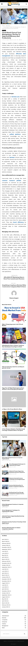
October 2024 (5, 565)
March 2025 (5, 559)
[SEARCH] (24, 633)
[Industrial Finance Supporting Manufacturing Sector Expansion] (5, 472)
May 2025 (4, 555)
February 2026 (5, 543)
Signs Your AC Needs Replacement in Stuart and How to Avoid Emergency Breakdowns (13, 388)
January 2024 (5, 577)
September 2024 (6, 567)
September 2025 (6, 549)
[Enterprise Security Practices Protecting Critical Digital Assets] (5, 480)
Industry (4, 623)
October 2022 (5, 593)
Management (5, 625)
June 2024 (4, 571)
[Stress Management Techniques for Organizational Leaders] (5, 465)
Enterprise (4, 621)
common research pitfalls (11, 180)
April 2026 (4, 539)
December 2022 (5, 591)
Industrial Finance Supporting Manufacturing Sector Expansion (17, 471)
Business (4, 30)
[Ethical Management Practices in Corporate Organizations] (14, 448)
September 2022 (6, 595)
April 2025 (4, 557)
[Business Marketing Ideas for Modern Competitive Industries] (5, 487)
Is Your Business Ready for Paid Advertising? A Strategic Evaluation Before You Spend (13, 429)
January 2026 (5, 545)
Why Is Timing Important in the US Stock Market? (12, 325)
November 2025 (5, 547)
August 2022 (5, 597)
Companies (4, 619)
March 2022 (5, 603)
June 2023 (4, 587)
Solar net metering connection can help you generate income (13, 367)
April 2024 (4, 573)
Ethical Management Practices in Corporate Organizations (12, 458)
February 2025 (5, 561)
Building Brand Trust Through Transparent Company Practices (16, 493)
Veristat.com (15, 96)
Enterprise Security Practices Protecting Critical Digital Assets (17, 479)
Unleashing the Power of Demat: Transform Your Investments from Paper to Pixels (13, 346)
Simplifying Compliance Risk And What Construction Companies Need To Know (14, 285)
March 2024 (5, 575)
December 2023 (6, 579)
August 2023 (5, 583)
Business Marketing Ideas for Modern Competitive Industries (16, 486)
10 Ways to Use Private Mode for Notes (12, 409)
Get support (14, 1)
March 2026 (5, 541)
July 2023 (4, 585)
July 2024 (4, 569)
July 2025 (4, 551)
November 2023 (6, 581)
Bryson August (6, 39)
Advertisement (5, 615)
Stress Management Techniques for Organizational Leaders (17, 464)
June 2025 (4, 553)
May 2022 (4, 599)
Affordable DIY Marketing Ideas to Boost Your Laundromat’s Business (14, 278)
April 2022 (4, 600)
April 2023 (4, 589)
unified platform (15, 134)
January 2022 (5, 606)
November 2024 (6, 563)
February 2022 (5, 604)
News (3, 627)
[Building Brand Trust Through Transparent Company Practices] (5, 494)
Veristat (12, 157)
